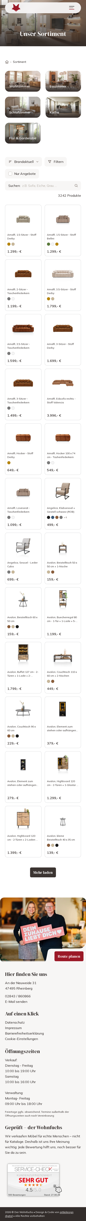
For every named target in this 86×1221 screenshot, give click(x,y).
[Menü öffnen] (71, 7)
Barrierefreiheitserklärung (24, 1033)
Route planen (69, 956)
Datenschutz (15, 1022)
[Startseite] (7, 62)
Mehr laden (43, 872)
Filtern (58, 162)
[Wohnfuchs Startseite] (16, 8)
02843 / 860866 (18, 996)
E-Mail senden (16, 1001)
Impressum (13, 1028)
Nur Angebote (25, 174)
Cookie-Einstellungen (21, 1039)
